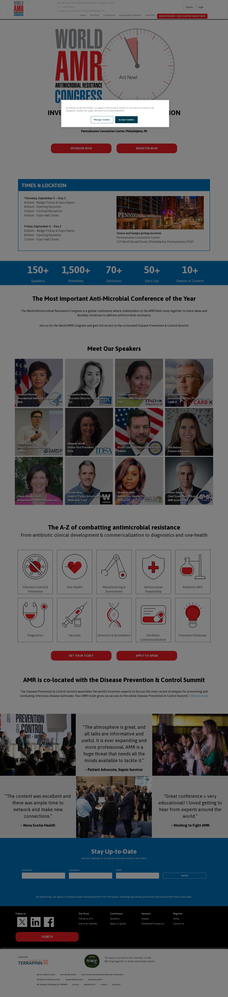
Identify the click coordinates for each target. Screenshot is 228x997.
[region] (115, 113)
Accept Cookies (126, 120)
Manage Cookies (102, 120)
